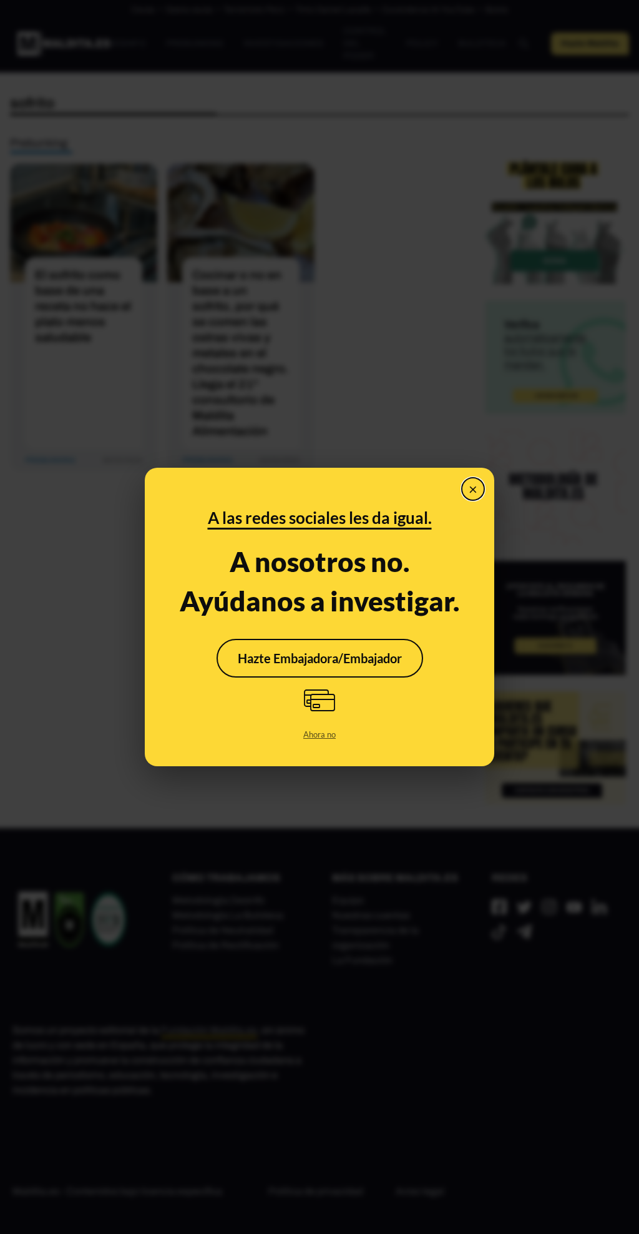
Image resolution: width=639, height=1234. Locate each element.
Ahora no (319, 734)
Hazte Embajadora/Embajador (320, 658)
